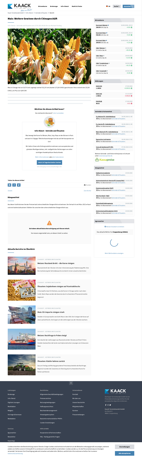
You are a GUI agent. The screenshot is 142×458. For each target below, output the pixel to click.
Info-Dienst (29, 13)
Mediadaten (11, 419)
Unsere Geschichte (78, 402)
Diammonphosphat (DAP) (104, 188)
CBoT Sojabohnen (102, 63)
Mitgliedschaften (78, 406)
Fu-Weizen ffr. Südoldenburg (105, 117)
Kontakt (75, 394)
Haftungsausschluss (46, 406)
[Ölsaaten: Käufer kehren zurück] (22, 364)
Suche (116, 6)
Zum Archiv (87, 191)
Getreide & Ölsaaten (41, 13)
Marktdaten (12, 406)
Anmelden (127, 6)
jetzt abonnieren (58, 157)
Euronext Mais (101, 40)
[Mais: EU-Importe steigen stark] (22, 314)
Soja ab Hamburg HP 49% (104, 147)
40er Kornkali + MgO (102, 196)
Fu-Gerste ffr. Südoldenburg (105, 124)
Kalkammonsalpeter (103, 173)
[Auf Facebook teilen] (14, 185)
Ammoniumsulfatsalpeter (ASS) (107, 211)
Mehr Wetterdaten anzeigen (114, 253)
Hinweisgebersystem (47, 415)
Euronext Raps (101, 33)
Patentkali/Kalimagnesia (104, 203)
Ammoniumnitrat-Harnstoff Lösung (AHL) (110, 181)
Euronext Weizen (101, 25)
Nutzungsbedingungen (47, 402)
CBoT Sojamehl (101, 71)
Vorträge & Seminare (14, 415)
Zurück (10, 191)
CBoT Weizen (100, 48)
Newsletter (11, 437)
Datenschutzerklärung (15, 454)
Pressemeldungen (78, 415)
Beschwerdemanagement (48, 411)
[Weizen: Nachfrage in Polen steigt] (22, 339)
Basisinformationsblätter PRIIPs (51, 419)
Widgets (10, 411)
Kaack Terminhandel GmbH (16, 13)
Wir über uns (76, 398)
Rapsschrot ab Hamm (103, 139)
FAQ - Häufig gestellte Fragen (50, 437)
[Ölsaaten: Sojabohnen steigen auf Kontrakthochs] (22, 290)
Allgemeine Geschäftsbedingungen (51, 394)
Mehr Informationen (42, 157)
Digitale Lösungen (14, 402)
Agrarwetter (12, 433)
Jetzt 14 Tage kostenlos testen (49, 162)
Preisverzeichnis (45, 398)
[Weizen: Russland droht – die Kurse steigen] (22, 266)
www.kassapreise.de (105, 156)
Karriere (75, 411)
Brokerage (11, 394)
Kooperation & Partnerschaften (50, 433)
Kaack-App (11, 441)
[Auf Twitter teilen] (18, 185)
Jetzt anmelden (58, 113)
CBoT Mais (99, 56)
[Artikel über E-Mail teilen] (9, 185)
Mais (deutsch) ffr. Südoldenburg (107, 132)
